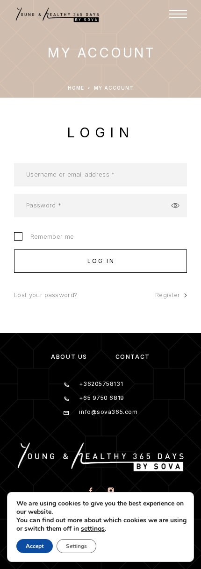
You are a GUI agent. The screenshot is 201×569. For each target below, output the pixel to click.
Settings (76, 546)
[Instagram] (110, 491)
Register (167, 295)
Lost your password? (45, 295)
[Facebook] (90, 491)
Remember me (50, 236)
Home (76, 88)
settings (93, 529)
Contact (132, 356)
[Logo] (62, 14)
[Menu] (178, 14)
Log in (101, 260)
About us (69, 356)
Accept (34, 546)
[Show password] (175, 205)
